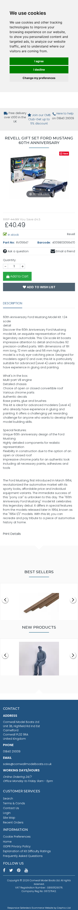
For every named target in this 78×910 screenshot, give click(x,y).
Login (7, 813)
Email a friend (65, 251)
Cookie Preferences (17, 837)
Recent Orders (13, 822)
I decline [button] (39, 69)
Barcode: (44, 243)
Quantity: (9, 260)
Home (7, 842)
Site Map (9, 818)
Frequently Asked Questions (23, 856)
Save (65, 153)
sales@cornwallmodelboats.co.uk (27, 764)
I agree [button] (39, 61)
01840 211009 (11, 751)
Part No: (9, 243)
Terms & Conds (14, 803)
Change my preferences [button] (39, 78)
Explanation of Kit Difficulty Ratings (27, 851)
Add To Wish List (40, 287)
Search (8, 799)
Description (12, 303)
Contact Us (11, 808)
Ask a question (18, 251)
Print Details (12, 533)
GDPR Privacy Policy (17, 846)
